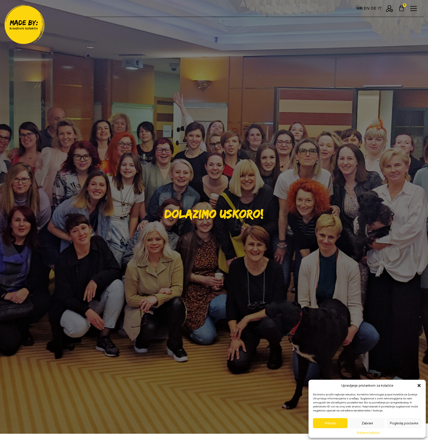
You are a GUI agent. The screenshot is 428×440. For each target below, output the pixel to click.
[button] (419, 385)
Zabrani (367, 423)
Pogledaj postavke (404, 423)
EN (367, 8)
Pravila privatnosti (368, 432)
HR (359, 8)
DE (374, 8)
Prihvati (330, 423)
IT (380, 8)
